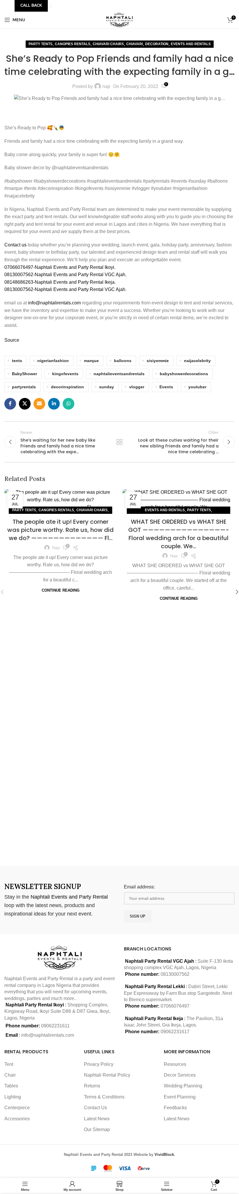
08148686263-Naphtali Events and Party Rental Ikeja (59, 282)
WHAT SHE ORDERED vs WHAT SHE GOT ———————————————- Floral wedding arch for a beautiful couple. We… (178, 534)
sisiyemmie (158, 360)
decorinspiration (67, 387)
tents (17, 360)
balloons (122, 360)
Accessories (17, 1118)
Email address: (139, 886)
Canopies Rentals (72, 44)
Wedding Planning (183, 1085)
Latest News (97, 1118)
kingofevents (65, 373)
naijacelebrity (197, 360)
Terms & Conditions (104, 1096)
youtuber (197, 387)
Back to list (119, 442)
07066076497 (175, 1005)
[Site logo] (119, 19)
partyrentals (24, 387)
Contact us (16, 244)
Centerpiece (17, 1107)
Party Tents (40, 44)
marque (91, 360)
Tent (8, 1064)
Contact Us (95, 1107)
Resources (175, 1064)
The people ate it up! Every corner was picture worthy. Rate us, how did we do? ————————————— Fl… (60, 530)
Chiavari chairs (108, 44)
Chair (10, 1075)
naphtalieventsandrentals (119, 373)
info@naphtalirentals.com (54, 302)
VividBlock (164, 1154)
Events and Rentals (191, 44)
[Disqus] (119, 779)
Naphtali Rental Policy (107, 1075)
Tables (11, 1085)
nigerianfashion (53, 360)
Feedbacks (175, 1107)
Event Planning (180, 1096)
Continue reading (61, 590)
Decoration (156, 44)
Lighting (12, 1096)
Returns (92, 1085)
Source (11, 340)
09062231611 (55, 1025)
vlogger (136, 387)
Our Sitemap (97, 1129)
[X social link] (25, 404)
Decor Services (180, 1075)
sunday (106, 387)
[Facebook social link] (10, 404)
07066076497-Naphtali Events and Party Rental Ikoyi (59, 267)
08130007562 (175, 974)
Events (166, 387)
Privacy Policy (98, 1064)
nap (106, 86)
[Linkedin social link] (54, 404)
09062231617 (175, 1031)
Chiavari (134, 44)
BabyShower (24, 373)
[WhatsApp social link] (68, 404)
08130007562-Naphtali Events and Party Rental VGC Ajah (64, 274)
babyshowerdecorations (184, 373)
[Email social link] (39, 404)
